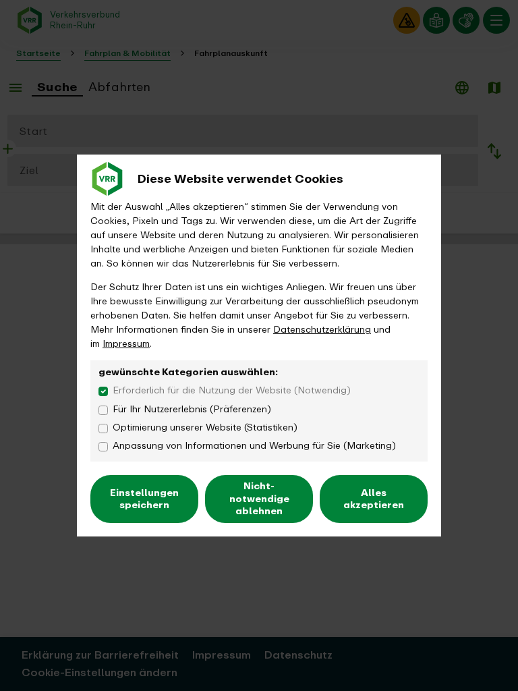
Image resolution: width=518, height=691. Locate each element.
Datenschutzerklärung (322, 329)
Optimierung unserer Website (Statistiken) (205, 427)
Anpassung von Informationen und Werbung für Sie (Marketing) (254, 446)
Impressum (126, 344)
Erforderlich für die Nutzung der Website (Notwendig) (232, 390)
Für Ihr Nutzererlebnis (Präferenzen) (192, 409)
